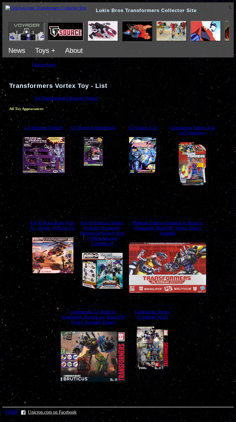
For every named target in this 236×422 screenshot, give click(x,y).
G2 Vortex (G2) (142, 127)
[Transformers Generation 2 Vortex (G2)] (142, 171)
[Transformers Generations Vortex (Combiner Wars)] (152, 367)
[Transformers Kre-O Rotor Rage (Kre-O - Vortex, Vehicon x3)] (52, 271)
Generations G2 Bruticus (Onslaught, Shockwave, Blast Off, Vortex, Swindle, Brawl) (93, 317)
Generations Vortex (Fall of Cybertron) (192, 130)
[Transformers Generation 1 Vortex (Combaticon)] (93, 164)
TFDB (11, 412)
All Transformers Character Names (66, 98)
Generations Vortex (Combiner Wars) (152, 314)
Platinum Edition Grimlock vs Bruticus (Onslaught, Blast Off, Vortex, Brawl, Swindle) (167, 228)
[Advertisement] (118, 202)
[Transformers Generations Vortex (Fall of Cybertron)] (192, 183)
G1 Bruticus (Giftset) (43, 127)
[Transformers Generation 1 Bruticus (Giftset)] (44, 171)
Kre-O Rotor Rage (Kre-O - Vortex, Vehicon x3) (52, 225)
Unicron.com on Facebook (52, 412)
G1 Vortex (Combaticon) (93, 127)
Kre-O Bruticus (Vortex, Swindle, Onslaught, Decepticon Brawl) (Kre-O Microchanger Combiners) (102, 233)
